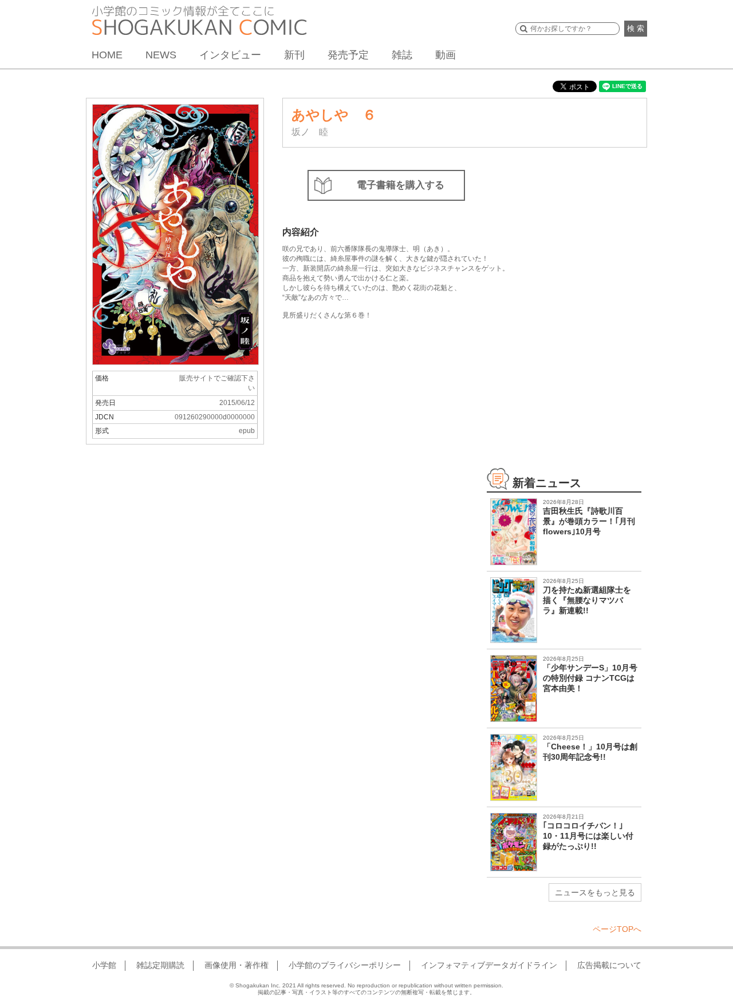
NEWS (160, 55)
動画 (445, 55)
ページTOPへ (617, 929)
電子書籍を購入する (400, 185)
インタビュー (230, 55)
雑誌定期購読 (160, 965)
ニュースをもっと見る (595, 892)
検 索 (635, 28)
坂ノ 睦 (309, 132)
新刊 (294, 55)
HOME (107, 55)
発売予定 (348, 55)
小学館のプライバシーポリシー (345, 965)
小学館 (104, 965)
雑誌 (402, 55)
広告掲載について (609, 965)
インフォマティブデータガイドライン (489, 965)
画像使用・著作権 (236, 965)
